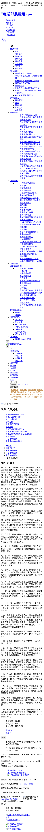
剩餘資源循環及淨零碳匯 (30, 200)
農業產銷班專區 (26, 210)
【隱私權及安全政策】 (15, 770)
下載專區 (19, 329)
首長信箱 (11, 35)
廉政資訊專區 (25, 283)
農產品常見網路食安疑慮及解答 (19, 434)
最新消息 (19, 105)
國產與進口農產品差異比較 (17, 432)
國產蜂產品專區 (12, 424)
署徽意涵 (19, 61)
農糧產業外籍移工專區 (29, 259)
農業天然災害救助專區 (29, 232)
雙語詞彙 (11, 30)
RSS (12, 380)
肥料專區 (23, 256)
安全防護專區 (25, 276)
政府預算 (23, 278)
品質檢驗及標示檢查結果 (30, 142)
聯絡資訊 (19, 69)
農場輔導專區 (25, 234)
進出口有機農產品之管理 (30, 151)
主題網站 (11, 32)
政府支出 (23, 288)
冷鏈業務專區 (25, 239)
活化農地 (35, 397)
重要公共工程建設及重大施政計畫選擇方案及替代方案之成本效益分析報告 (31, 292)
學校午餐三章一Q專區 (15, 414)
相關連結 (14, 337)
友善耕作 (23, 390)
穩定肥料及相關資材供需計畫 (27, 81)
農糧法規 (14, 264)
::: (1, 414)
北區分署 (19, 353)
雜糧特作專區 (25, 249)
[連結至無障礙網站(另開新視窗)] (18, 817)
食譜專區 (9, 427)
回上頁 (8, 733)
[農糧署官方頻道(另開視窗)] (13, 829)
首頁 (9, 446)
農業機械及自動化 (27, 195)
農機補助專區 (25, 215)
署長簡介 (19, 54)
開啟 (3, 737)
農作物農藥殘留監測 (28, 246)
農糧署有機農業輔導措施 (30, 144)
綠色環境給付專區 (27, 183)
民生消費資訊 (20, 325)
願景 (17, 51)
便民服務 (19, 320)
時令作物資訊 (11, 439)
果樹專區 (23, 186)
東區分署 (19, 361)
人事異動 (19, 110)
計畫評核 (23, 271)
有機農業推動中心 (27, 149)
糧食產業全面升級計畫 (24, 95)
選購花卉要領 (11, 455)
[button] (26, 59)
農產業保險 (19, 86)
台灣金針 (9, 422)
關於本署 (14, 49)
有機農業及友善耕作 (23, 73)
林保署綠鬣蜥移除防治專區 (31, 261)
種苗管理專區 (25, 188)
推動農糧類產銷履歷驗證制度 (27, 88)
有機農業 (14, 112)
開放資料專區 (25, 303)
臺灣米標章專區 (26, 237)
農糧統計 (19, 312)
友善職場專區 (20, 332)
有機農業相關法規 (27, 134)
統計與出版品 (16, 310)
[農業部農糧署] (16, 14)
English (10, 28)
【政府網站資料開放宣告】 (17, 773)
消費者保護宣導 (21, 327)
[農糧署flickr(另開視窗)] (12, 826)
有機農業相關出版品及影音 (31, 147)
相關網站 (14, 375)
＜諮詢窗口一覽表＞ (26, 784)
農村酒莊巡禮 (11, 419)
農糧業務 (14, 181)
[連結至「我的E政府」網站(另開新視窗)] (12, 820)
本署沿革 (19, 64)
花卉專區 (23, 205)
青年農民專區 (25, 190)
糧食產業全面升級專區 (29, 198)
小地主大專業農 (28, 395)
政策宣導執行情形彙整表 (30, 281)
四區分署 (14, 351)
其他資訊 (23, 286)
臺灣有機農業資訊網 (28, 115)
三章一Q (31, 392)
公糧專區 (23, 207)
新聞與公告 (15, 98)
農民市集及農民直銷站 (15, 429)
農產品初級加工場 (22, 83)
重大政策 (14, 71)
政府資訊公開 (16, 266)
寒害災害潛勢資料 (27, 298)
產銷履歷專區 (25, 203)
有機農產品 (10, 436)
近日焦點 (19, 108)
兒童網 (10, 25)
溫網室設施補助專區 (28, 254)
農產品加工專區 (26, 212)
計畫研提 (19, 322)
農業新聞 (19, 100)
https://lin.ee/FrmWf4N (9, 799)
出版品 (18, 315)
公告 (17, 103)
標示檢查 (17, 395)
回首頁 (10, 23)
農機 (15, 399)
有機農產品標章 (26, 132)
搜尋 (14, 385)
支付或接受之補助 (27, 300)
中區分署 (19, 356)
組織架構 (19, 56)
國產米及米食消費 (13, 417)
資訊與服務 (15, 317)
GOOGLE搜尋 (23, 385)
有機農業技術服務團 (28, 154)
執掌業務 (19, 59)
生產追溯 (26, 397)
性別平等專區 (25, 273)
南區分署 (19, 358)
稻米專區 (23, 227)
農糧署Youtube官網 (23, 339)
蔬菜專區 (23, 229)
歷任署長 (19, 66)
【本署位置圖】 (18, 775)
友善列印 (9, 730)
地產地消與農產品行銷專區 (31, 251)
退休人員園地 (20, 334)
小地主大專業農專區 (28, 193)
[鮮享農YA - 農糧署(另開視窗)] (14, 824)
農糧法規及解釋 (26, 268)
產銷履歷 (32, 390)
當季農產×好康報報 (14, 441)
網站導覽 (11, 20)
